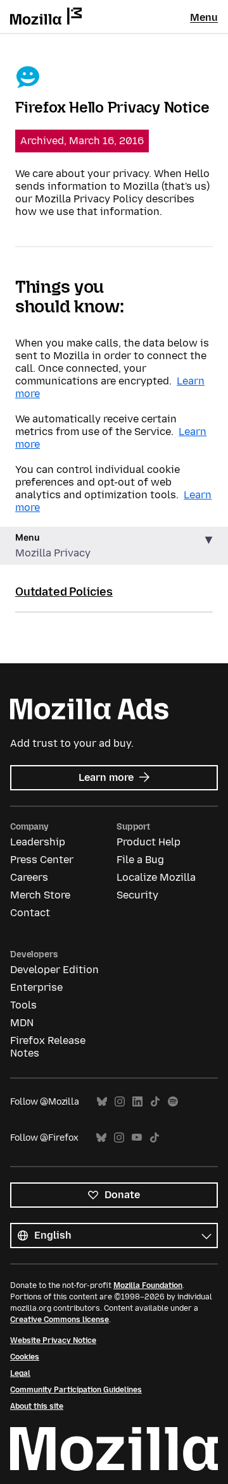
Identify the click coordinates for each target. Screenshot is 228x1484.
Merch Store (40, 895)
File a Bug (140, 860)
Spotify (172, 1102)
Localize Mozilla (156, 877)
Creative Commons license (59, 1319)
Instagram (119, 1102)
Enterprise (36, 987)
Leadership (37, 842)
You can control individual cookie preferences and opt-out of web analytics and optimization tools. (98, 482)
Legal (20, 1373)
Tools (23, 1005)
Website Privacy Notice (53, 1340)
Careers (29, 877)
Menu (204, 17)
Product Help (148, 842)
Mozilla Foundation (147, 1285)
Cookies (24, 1356)
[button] (114, 546)
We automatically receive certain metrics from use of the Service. (96, 425)
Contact (30, 913)
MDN (22, 1023)
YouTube (136, 1138)
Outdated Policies (64, 592)
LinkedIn (137, 1102)
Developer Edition (54, 970)
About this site (36, 1406)
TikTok (155, 1102)
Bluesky (102, 1102)
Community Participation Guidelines (76, 1389)
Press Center (41, 860)
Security (137, 895)
